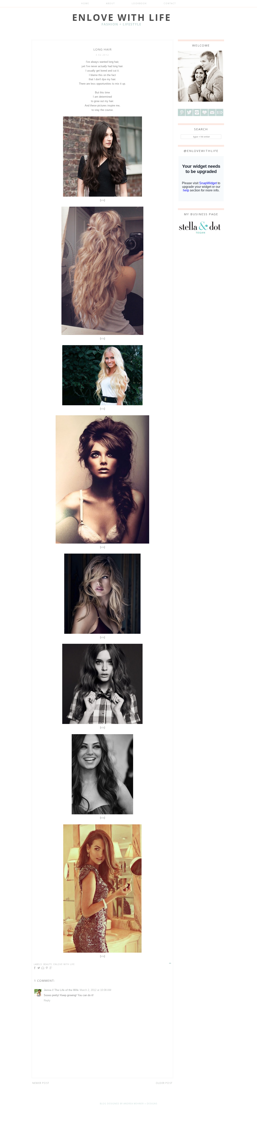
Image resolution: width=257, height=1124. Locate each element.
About (110, 3)
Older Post (164, 1083)
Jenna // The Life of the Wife (61, 990)
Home (85, 3)
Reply (47, 1000)
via (102, 200)
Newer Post (40, 1083)
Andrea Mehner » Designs (140, 1103)
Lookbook (139, 3)
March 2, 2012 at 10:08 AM (95, 990)
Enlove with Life (64, 964)
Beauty (47, 964)
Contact (170, 3)
